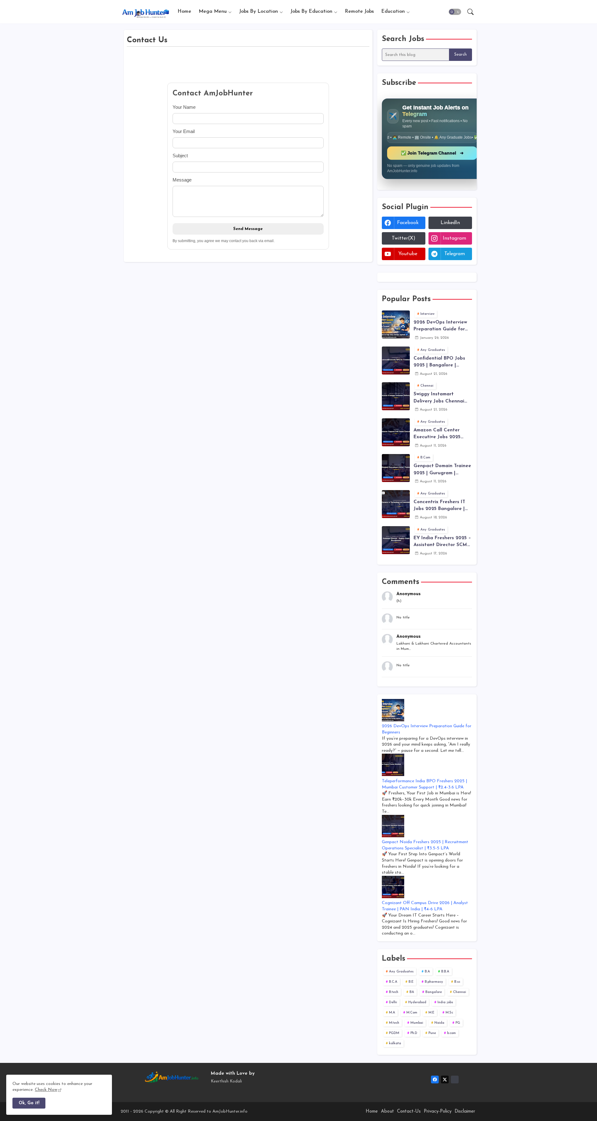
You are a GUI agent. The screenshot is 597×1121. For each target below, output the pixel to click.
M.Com (411, 1012)
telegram (454, 253)
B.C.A (393, 982)
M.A (392, 1012)
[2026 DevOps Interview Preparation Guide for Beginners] (396, 324)
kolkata (395, 1043)
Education (393, 11)
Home (184, 11)
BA (412, 992)
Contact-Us (409, 1111)
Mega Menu (213, 11)
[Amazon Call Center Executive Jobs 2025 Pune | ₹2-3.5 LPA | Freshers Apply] (396, 432)
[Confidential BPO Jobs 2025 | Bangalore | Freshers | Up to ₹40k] (396, 360)
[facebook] (435, 1079)
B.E (411, 982)
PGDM (394, 1033)
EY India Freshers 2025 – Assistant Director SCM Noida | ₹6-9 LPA (442, 542)
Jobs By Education (311, 11)
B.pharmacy (434, 982)
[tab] (184, 11)
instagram (454, 238)
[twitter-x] (445, 1079)
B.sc (457, 982)
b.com (451, 1033)
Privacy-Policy (437, 1111)
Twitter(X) (403, 238)
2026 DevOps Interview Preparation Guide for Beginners (440, 326)
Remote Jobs (359, 11)
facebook (408, 222)
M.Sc (449, 1012)
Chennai (459, 992)
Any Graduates (401, 971)
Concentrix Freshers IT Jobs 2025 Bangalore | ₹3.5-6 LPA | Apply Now (439, 506)
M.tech (394, 1023)
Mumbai (416, 1023)
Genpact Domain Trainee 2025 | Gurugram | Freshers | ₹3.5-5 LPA (442, 470)
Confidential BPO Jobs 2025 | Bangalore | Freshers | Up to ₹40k (439, 362)
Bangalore (433, 992)
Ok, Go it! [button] (29, 1103)
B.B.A (445, 971)
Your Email (184, 131)
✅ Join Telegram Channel (433, 152)
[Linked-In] (455, 1079)
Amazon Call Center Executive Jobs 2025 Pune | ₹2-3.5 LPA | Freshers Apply (437, 434)
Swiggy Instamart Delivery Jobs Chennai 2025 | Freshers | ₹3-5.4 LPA (440, 398)
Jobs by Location (258, 11)
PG (458, 1023)
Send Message (248, 229)
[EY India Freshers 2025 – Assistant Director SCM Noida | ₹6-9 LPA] (396, 540)
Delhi (393, 1002)
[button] (455, 12)
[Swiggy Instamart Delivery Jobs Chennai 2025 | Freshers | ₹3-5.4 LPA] (396, 396)
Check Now (46, 1089)
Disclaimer (465, 1111)
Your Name (184, 107)
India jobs (445, 1002)
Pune (432, 1033)
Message (182, 179)
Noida (439, 1023)
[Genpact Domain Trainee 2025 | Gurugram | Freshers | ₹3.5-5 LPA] (396, 468)
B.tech (393, 992)
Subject (180, 155)
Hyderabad (417, 1002)
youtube (407, 253)
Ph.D (413, 1033)
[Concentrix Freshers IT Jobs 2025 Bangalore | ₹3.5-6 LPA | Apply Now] (396, 504)
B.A (427, 971)
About (387, 1111)
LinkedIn (450, 222)
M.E (431, 1012)
